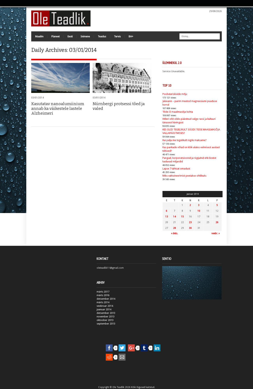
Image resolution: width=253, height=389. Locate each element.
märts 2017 (103, 291)
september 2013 (106, 323)
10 (198, 210)
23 (190, 222)
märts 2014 (103, 302)
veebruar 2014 (105, 305)
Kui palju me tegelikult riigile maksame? (184, 140)
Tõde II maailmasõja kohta (177, 111)
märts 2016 (103, 295)
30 (190, 228)
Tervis (117, 36)
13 (166, 216)
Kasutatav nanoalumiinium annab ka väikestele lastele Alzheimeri (57, 108)
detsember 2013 (106, 312)
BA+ (131, 36)
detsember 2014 (106, 298)
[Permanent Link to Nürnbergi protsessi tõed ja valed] (122, 78)
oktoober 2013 (105, 320)
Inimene (85, 36)
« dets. (174, 233)
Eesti (70, 36)
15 (182, 216)
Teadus (102, 36)
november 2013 (105, 316)
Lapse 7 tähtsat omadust (176, 168)
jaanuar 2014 (104, 309)
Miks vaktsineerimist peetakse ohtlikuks (184, 175)
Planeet (55, 36)
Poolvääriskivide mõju (174, 94)
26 (217, 222)
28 (174, 228)
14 (174, 216)
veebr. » (215, 233)
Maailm (39, 36)
